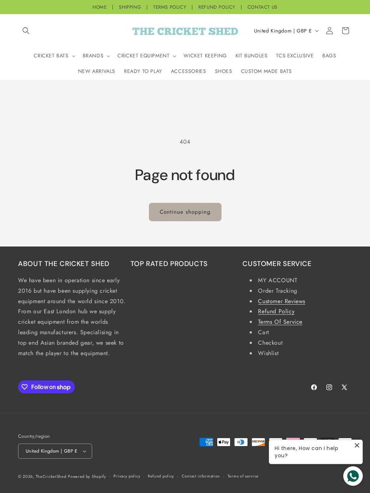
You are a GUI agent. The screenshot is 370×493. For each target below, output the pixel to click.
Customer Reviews (281, 301)
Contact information (201, 476)
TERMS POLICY (169, 7)
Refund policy (161, 476)
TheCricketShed (51, 476)
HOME (99, 7)
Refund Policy (276, 311)
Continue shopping (185, 212)
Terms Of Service (280, 322)
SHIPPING (130, 7)
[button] (26, 31)
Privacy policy (126, 476)
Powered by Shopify (87, 476)
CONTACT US (263, 7)
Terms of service (243, 476)
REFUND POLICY (216, 7)
